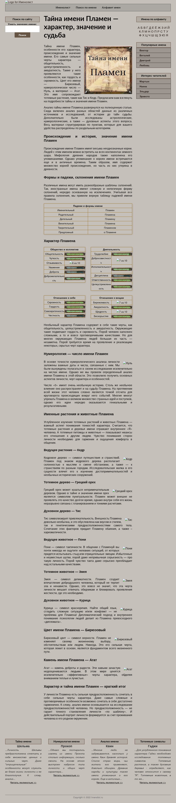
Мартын (144, 81)
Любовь (145, 65)
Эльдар (144, 91)
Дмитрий (145, 60)
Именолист (63, 7)
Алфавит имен (111, 7)
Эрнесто (145, 96)
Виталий (145, 55)
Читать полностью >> (23, 782)
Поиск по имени (86, 7)
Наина (143, 86)
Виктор (144, 50)
